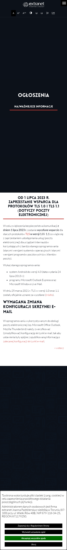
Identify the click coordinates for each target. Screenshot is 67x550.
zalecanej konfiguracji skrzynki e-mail (23, 341)
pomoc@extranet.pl (28, 430)
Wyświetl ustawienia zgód (33, 532)
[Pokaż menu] (64, 3)
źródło (49, 294)
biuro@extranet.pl (21, 396)
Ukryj (33, 544)
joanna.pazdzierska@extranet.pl (35, 457)
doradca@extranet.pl (29, 439)
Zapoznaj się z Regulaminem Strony (33, 525)
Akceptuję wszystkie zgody (33, 538)
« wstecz (59, 348)
